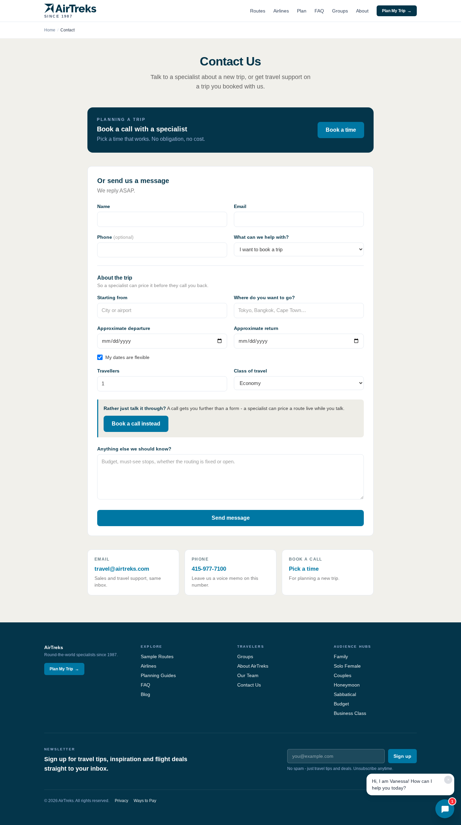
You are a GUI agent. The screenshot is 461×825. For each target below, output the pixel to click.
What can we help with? (261, 237)
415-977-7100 (209, 569)
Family (341, 656)
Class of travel (250, 370)
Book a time (341, 130)
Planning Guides (158, 675)
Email (240, 206)
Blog (145, 694)
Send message (231, 518)
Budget (341, 703)
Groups (340, 11)
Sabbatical (345, 694)
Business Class (350, 713)
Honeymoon (347, 685)
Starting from (112, 297)
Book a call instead (136, 424)
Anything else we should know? (134, 449)
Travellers (108, 370)
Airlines (281, 11)
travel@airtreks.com (121, 569)
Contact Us (249, 685)
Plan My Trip (396, 10)
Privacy (121, 800)
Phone (115, 237)
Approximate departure (123, 328)
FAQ (319, 11)
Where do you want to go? (264, 297)
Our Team (248, 675)
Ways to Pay (145, 800)
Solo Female (347, 666)
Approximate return (256, 328)
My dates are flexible (127, 357)
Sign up (402, 756)
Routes (257, 11)
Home (49, 30)
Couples (342, 675)
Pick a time (304, 569)
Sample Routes (157, 656)
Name (103, 206)
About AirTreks (252, 666)
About (362, 11)
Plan (301, 11)
